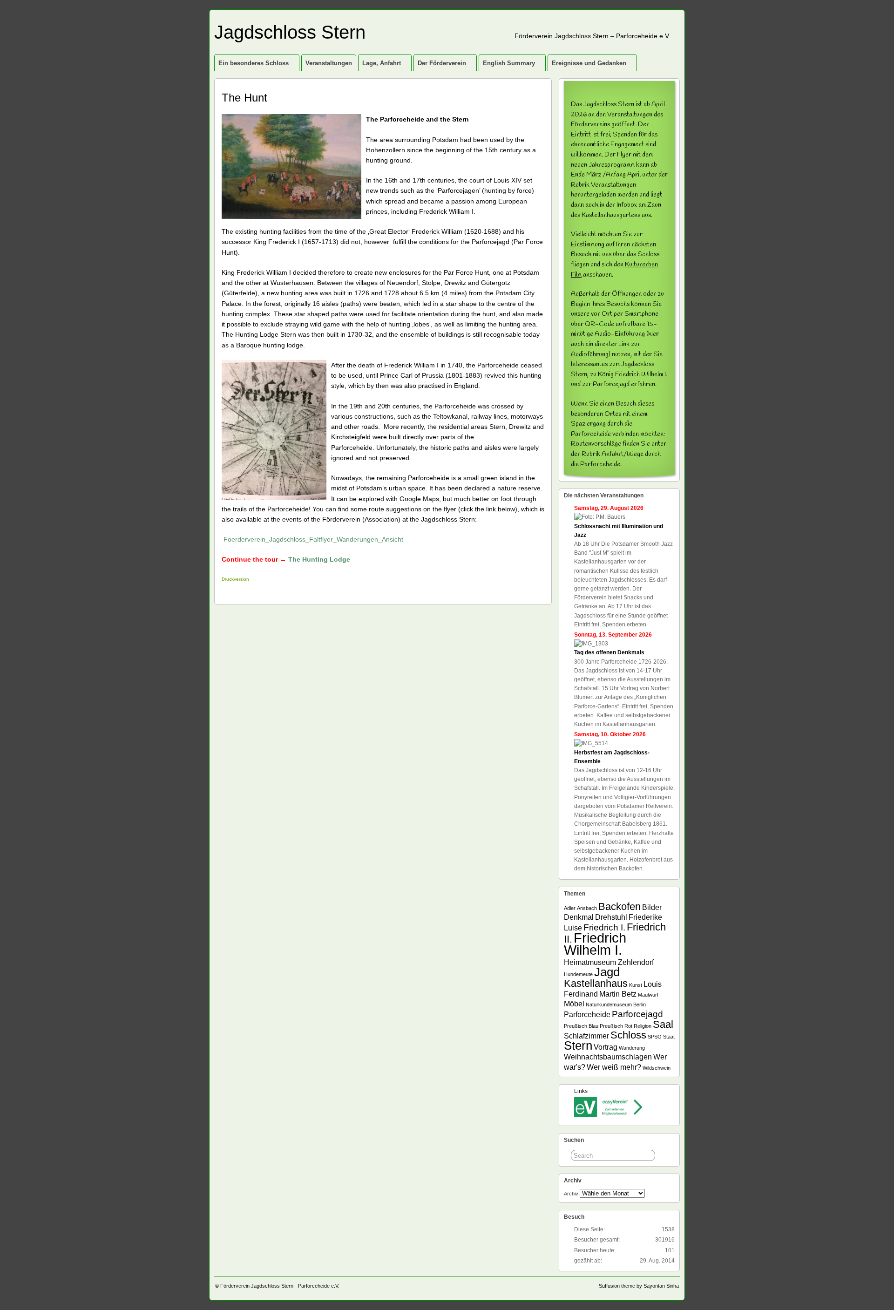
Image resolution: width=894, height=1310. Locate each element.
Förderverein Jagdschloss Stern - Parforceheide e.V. (279, 1286)
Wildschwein (656, 1068)
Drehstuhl (611, 917)
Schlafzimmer (586, 1036)
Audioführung (590, 354)
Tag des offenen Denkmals (609, 652)
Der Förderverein (442, 63)
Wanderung (632, 1048)
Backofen (619, 906)
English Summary (509, 63)
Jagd (607, 972)
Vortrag (605, 1047)
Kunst (635, 985)
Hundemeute (578, 974)
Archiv (571, 1193)
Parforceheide (587, 1014)
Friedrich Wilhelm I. (595, 943)
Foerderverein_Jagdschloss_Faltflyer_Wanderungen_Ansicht (313, 539)
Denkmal (579, 917)
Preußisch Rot (616, 1026)
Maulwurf (648, 995)
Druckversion (235, 579)
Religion (642, 1026)
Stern (578, 1045)
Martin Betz (618, 994)
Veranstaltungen (328, 63)
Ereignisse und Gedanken (589, 63)
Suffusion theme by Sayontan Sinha (639, 1286)
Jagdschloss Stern (290, 32)
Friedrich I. (604, 927)
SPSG (655, 1036)
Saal (663, 1024)
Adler (570, 908)
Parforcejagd (637, 1014)
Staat (669, 1036)
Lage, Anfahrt (381, 63)
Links (581, 1091)
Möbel (574, 1004)
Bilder (652, 907)
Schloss (628, 1035)
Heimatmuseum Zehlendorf (609, 962)
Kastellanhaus (596, 983)
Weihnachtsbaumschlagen (608, 1057)
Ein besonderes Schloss (253, 63)
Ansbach (587, 908)
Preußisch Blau (581, 1026)
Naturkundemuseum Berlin (616, 1004)
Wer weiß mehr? (614, 1067)
